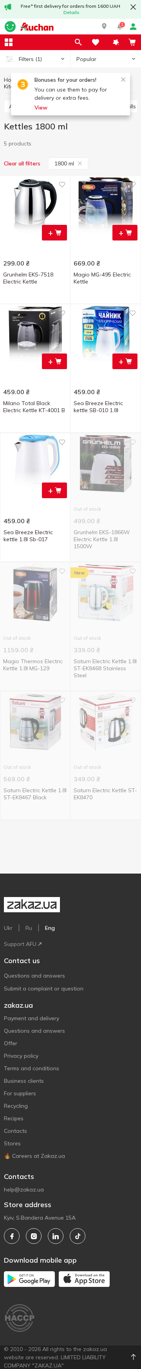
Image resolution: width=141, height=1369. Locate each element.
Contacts (15, 1130)
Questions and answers (34, 975)
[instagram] (34, 1236)
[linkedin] (55, 1236)
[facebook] (12, 1236)
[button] (104, 26)
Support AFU (20, 943)
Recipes (14, 1118)
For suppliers (20, 1093)
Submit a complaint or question (43, 988)
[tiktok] (77, 1236)
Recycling (16, 1105)
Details (71, 12)
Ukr (8, 927)
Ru (28, 927)
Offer (10, 1043)
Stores (12, 1143)
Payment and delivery (31, 1018)
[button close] (133, 7)
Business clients (24, 1080)
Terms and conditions (31, 1068)
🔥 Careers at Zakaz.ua (34, 1155)
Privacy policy (21, 1055)
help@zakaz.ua (24, 1189)
